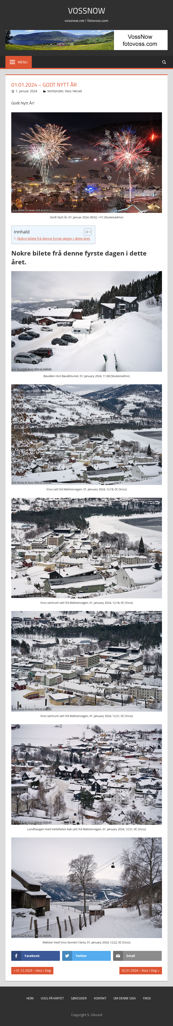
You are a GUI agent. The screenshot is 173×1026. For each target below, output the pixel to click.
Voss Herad (73, 91)
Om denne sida (125, 998)
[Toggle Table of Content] (85, 232)
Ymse (147, 998)
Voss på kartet (52, 998)
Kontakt (100, 998)
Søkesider (79, 998)
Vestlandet (55, 91)
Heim (30, 998)
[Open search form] (164, 62)
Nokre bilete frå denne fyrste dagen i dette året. (54, 238)
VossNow (86, 10)
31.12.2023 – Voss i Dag (33, 971)
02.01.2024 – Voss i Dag (139, 971)
